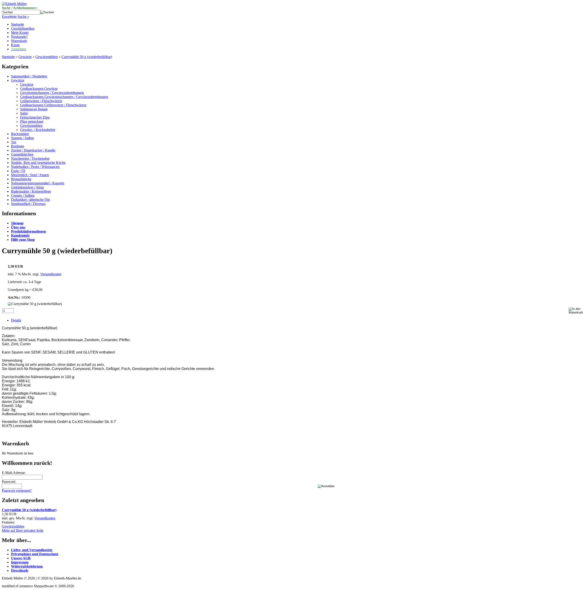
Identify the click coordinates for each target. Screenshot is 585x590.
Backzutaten (20, 134)
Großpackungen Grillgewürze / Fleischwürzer (53, 105)
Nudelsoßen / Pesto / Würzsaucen (35, 167)
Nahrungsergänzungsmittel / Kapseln (37, 183)
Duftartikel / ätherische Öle (30, 200)
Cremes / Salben (23, 195)
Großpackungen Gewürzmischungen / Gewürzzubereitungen (64, 97)
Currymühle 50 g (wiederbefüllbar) (86, 57)
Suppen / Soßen (22, 138)
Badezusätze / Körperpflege (31, 191)
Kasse (15, 45)
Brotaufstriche (21, 179)
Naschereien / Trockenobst (30, 158)
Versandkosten (50, 274)
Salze (24, 113)
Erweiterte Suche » (15, 17)
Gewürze (25, 57)
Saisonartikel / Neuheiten (29, 76)
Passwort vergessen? (17, 490)
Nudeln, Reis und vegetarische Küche (38, 163)
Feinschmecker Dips (35, 117)
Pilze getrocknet (31, 121)
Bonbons (17, 146)
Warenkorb (19, 41)
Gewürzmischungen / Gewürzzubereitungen (52, 93)
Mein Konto (20, 33)
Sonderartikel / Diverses (28, 204)
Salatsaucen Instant (34, 109)
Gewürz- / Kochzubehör (37, 130)
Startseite (17, 24)
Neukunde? (19, 37)
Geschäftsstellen (22, 28)
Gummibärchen (22, 154)
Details (16, 320)
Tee (13, 142)
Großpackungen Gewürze (39, 88)
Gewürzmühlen (46, 57)
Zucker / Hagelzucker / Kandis (33, 150)
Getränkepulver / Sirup (27, 187)
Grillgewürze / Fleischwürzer (41, 101)
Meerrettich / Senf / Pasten (30, 175)
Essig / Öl (18, 171)
